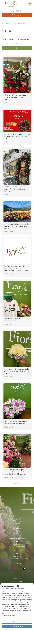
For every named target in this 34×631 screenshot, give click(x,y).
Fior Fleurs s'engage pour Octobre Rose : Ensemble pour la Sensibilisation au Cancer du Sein (16, 268)
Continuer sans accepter (8, 615)
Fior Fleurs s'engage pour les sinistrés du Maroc (14, 320)
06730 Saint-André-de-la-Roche (17, 557)
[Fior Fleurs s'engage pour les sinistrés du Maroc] (17, 299)
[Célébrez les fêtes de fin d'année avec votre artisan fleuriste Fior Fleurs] (17, 75)
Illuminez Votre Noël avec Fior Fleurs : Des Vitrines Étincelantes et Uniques (16, 189)
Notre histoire (17, 582)
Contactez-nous (17, 15)
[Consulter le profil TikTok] (24, 569)
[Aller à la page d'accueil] (11, 3)
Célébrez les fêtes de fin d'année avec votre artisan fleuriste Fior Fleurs (15, 97)
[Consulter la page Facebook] (10, 569)
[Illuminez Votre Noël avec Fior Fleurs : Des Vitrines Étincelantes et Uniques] (17, 167)
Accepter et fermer (18, 626)
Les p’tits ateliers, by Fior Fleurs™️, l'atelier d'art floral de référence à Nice (16, 136)
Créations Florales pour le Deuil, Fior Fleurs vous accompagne (15, 423)
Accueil (14, 24)
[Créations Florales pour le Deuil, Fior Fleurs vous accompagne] (17, 401)
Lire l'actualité (8, 103)
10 (22, 483)
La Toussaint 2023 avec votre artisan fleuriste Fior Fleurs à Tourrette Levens (16, 226)
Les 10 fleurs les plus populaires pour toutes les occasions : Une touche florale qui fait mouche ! (15, 472)
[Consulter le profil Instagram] (14, 569)
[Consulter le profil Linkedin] (19, 569)
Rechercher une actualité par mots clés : (16, 39)
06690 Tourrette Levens (17, 545)
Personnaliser (17, 622)
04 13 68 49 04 (18, 11)
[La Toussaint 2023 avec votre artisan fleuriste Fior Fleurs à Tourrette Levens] (17, 211)
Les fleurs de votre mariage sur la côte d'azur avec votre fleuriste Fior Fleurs (16, 371)
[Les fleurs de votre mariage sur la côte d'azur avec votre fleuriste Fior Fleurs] (17, 349)
